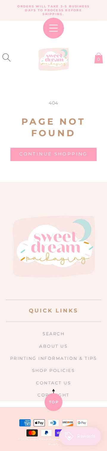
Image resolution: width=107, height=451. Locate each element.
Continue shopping (53, 154)
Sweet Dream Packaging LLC (50, 439)
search (53, 333)
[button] (6, 57)
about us (53, 346)
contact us (53, 383)
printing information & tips (53, 358)
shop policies (53, 370)
